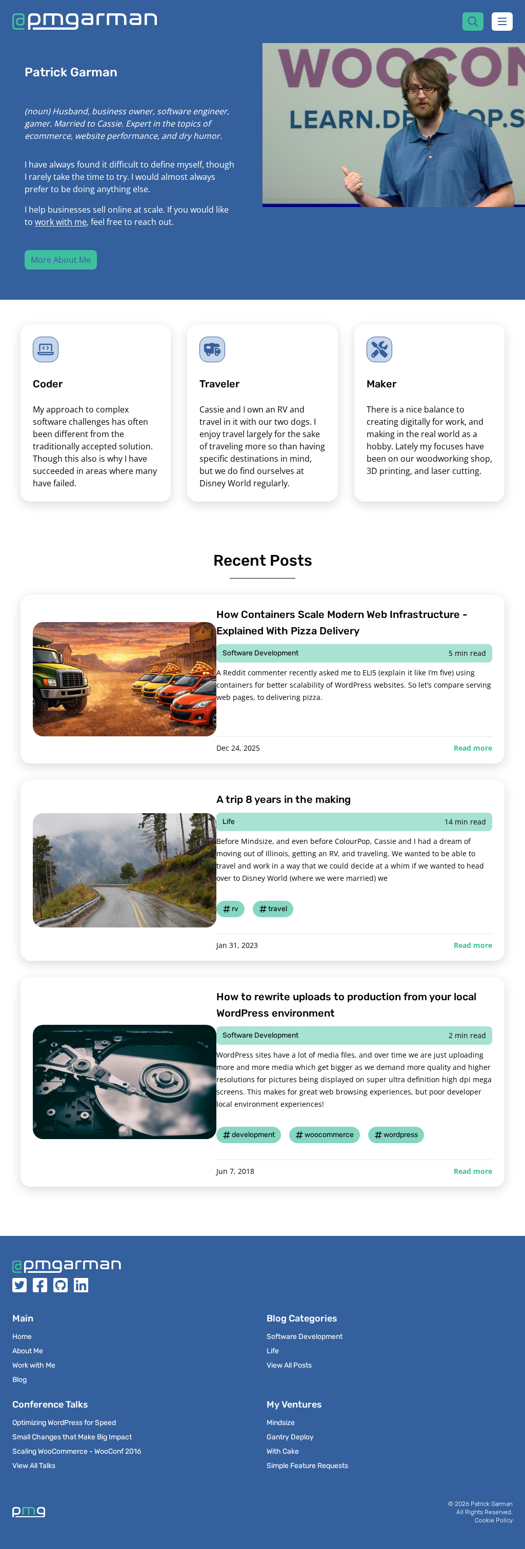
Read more (473, 748)
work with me (61, 222)
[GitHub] (60, 1288)
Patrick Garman (492, 1503)
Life (229, 821)
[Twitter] (19, 1288)
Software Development (260, 653)
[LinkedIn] (81, 1288)
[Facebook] (40, 1288)
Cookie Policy (494, 1520)
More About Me (61, 259)
